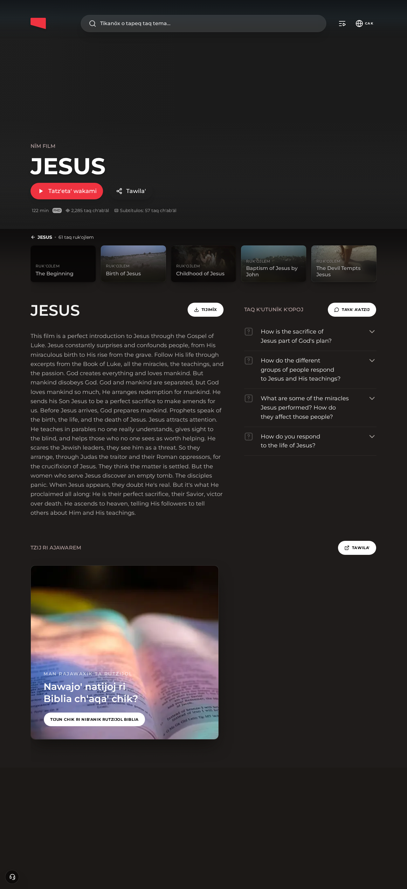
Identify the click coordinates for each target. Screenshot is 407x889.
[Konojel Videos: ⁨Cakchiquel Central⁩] (342, 23)
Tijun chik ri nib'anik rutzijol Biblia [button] (94, 719)
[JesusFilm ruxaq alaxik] (38, 23)
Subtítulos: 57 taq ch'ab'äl (148, 210)
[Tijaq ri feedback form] (12, 877)
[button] (352, 309)
